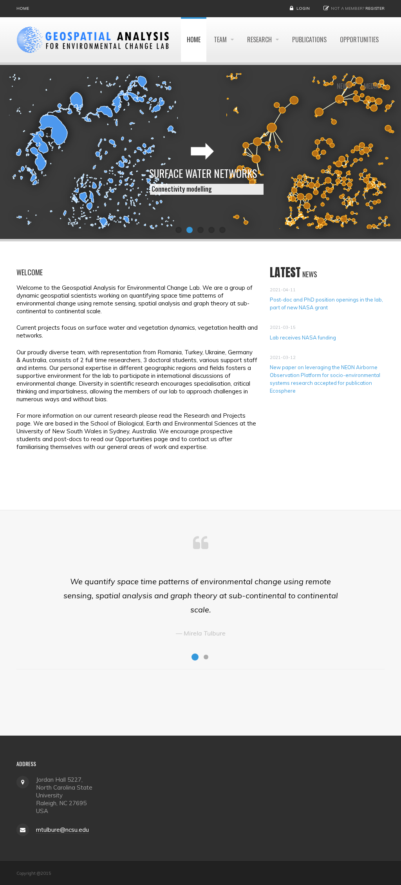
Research (260, 39)
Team (221, 39)
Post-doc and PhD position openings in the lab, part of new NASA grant (326, 303)
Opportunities (359, 39)
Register (375, 8)
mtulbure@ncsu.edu (62, 829)
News (343, 86)
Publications (309, 39)
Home (22, 8)
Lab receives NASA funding (303, 337)
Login (303, 8)
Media (371, 86)
